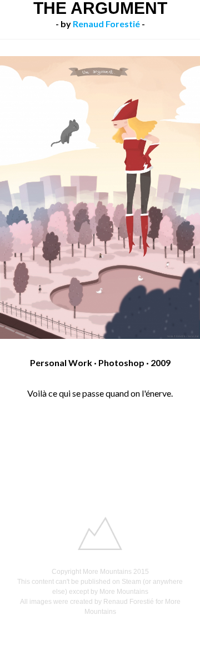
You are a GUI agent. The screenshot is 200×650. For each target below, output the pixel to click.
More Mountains (107, 572)
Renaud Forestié (106, 23)
